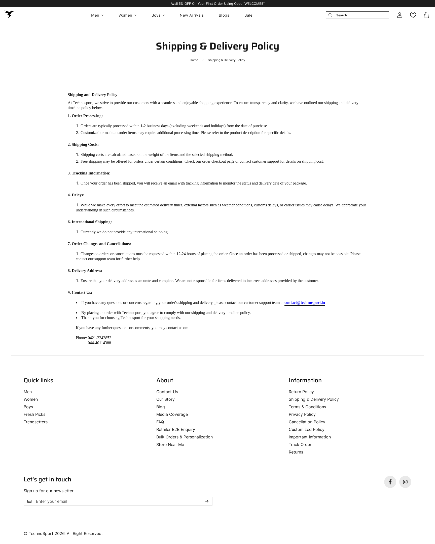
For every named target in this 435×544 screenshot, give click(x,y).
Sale (248, 15)
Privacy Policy (302, 414)
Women (125, 15)
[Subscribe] (206, 501)
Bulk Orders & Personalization (184, 436)
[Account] (399, 15)
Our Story (165, 399)
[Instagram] (405, 482)
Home (194, 60)
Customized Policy (306, 429)
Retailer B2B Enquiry (175, 429)
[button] (427, 15)
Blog (160, 406)
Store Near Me (170, 444)
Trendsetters (36, 421)
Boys (156, 15)
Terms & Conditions (307, 406)
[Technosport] (9, 15)
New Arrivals (192, 15)
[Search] (330, 15)
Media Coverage (172, 414)
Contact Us (167, 391)
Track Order (300, 444)
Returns (296, 452)
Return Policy (301, 391)
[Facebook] (390, 482)
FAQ (160, 421)
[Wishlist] (413, 15)
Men (95, 15)
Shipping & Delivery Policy (314, 399)
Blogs (224, 15)
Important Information (310, 436)
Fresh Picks (34, 414)
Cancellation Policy (307, 421)
